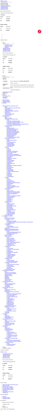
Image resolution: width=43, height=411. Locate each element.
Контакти (7, 47)
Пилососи (9, 184)
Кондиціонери (10, 207)
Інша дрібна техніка (8, 214)
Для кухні (7, 147)
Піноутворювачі (10, 169)
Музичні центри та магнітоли (10, 305)
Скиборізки (9, 162)
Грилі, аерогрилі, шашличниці (13, 154)
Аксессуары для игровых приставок (14, 341)
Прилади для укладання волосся (13, 192)
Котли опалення (10, 208)
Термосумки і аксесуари (9, 322)
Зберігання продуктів (11, 245)
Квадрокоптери (8, 324)
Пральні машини (10, 143)
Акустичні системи (11, 295)
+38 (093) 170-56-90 (4, 8)
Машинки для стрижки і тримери (13, 191)
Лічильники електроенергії (12, 233)
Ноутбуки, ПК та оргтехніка (8, 270)
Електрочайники (10, 176)
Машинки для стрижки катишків (13, 182)
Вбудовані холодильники (12, 134)
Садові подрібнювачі (11, 254)
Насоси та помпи (8, 235)
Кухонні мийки (10, 265)
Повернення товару (8, 46)
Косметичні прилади (11, 196)
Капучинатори (10, 156)
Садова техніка (8, 246)
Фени (8, 194)
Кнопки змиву (10, 268)
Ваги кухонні (9, 153)
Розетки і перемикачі (11, 185)
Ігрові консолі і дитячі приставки (11, 338)
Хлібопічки (9, 174)
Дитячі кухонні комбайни (12, 333)
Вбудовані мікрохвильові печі (13, 131)
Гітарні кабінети (10, 298)
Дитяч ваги (9, 334)
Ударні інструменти (11, 299)
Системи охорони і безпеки (8, 281)
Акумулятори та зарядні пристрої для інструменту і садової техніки (20, 221)
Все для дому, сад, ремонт (7, 215)
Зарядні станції (8, 112)
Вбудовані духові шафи (11, 130)
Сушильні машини (10, 144)
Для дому (7, 177)
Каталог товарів (6, 99)
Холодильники (10, 146)
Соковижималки (10, 170)
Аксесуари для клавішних (12, 294)
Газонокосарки (10, 251)
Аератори (9, 250)
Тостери (8, 172)
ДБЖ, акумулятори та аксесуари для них (10, 105)
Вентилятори (9, 206)
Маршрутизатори (8, 274)
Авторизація (5, 96)
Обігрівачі (9, 210)
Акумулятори (7, 108)
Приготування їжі (10, 241)
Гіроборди (7, 321)
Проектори (7, 311)
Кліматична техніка (8, 201)
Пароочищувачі (10, 183)
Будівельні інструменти (9, 218)
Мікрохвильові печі (11, 163)
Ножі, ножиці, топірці (11, 240)
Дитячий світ (5, 325)
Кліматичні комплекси (11, 209)
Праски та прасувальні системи (13, 186)
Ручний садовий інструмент (12, 261)
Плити (8, 141)
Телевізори (9, 309)
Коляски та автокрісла (9, 342)
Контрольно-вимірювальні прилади (14, 232)
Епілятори (9, 198)
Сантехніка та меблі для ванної (11, 262)
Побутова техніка (6, 115)
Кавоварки (9, 157)
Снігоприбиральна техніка (10, 269)
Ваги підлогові (10, 180)
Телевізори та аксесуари (9, 306)
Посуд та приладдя (8, 236)
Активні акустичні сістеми (12, 296)
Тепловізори (7, 286)
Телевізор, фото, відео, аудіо (8, 287)
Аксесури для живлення (9, 113)
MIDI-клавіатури (10, 301)
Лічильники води (10, 234)
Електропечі (9, 175)
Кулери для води (10, 161)
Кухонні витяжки (10, 136)
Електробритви (10, 199)
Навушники (7, 278)
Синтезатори (9, 300)
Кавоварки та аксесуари (11, 158)
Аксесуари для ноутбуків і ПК (10, 273)
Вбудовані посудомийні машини (13, 132)
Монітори (7, 276)
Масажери (9, 200)
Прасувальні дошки (11, 181)
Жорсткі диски (8, 280)
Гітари (8, 297)
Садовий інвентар (8, 258)
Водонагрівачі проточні (11, 205)
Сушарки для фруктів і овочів (13, 171)
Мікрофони (7, 277)
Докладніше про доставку (8, 91)
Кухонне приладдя (10, 239)
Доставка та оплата (8, 45)
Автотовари (5, 313)
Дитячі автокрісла (10, 345)
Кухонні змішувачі (10, 266)
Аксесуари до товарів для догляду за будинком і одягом (17, 123)
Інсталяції (9, 267)
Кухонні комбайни (10, 160)
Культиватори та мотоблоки (12, 252)
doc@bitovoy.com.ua (4, 9)
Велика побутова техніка (9, 138)
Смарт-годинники (8, 279)
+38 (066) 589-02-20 (4, 7)
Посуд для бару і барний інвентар (13, 242)
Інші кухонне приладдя (11, 243)
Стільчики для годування (12, 336)
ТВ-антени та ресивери (11, 310)
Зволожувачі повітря (11, 212)
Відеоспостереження (9, 284)
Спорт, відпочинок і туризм (8, 318)
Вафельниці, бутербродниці (12, 151)
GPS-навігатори (8, 317)
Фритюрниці (9, 173)
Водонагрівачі (10, 204)
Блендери (9, 150)
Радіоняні (9, 337)
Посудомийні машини (11, 142)
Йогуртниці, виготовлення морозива (14, 155)
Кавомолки (9, 159)
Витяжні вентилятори (11, 135)
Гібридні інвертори (8, 109)
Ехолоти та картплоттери (10, 323)
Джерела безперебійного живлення (11, 110)
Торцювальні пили (10, 222)
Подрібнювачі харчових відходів (13, 137)
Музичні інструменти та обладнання (12, 291)
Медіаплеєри (7, 290)
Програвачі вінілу (10, 303)
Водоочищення (8, 223)
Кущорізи (9, 253)
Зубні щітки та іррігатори (12, 193)
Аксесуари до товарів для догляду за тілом (15, 121)
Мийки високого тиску (9, 316)
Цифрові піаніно (10, 304)
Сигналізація (7, 285)
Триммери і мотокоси (11, 255)
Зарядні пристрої (8, 114)
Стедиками (7, 312)
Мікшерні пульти (10, 302)
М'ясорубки (9, 166)
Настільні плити (10, 167)
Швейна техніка (10, 187)
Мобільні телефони (8, 275)
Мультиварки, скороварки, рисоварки (14, 165)
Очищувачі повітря (10, 211)
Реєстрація (5, 97)
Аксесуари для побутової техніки (11, 118)
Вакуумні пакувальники (11, 152)
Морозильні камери (11, 145)
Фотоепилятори (10, 197)
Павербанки (7, 111)
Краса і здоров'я (8, 188)
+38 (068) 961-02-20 (4, 3)
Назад (6, 106)
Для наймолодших (10, 332)
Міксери (8, 164)
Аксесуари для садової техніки (13, 249)
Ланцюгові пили (10, 256)
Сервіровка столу (10, 244)
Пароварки (9, 168)
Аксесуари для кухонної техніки (13, 122)
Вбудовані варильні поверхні (12, 129)
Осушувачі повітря (10, 213)
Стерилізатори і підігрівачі (12, 335)
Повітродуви (9, 257)
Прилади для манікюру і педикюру (14, 195)
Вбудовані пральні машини (12, 133)
